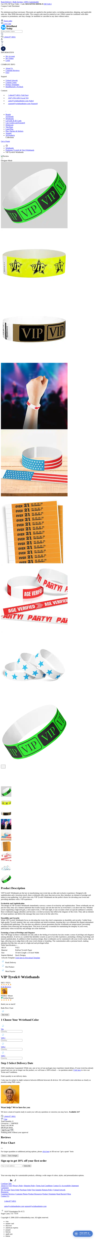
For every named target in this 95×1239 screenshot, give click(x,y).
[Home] (7, 146)
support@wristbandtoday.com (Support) (23, 104)
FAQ (7, 73)
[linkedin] (11, 1181)
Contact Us (57, 1186)
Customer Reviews (12, 70)
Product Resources (35, 1194)
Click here (77, 1070)
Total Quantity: (7, 1121)
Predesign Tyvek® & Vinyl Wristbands (20, 150)
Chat (5, 1119)
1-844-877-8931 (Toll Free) (18, 95)
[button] (47, 45)
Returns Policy (47, 1190)
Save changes (13, 1156)
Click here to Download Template (27, 958)
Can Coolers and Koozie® (15, 123)
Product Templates (12, 85)
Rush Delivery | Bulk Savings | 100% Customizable (20, 2)
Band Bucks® (61, 1194)
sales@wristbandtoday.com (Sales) (21, 101)
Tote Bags (9, 127)
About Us (9, 68)
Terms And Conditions (44, 1186)
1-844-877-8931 (10, 1116)
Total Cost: (7, 1125)
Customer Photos (21, 1194)
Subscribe (27, 1166)
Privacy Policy (18, 1186)
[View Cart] (2, 42)
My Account (10, 56)
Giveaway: (9, 1123)
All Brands (10, 117)
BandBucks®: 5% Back (14, 87)
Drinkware (9, 125)
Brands (8, 114)
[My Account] (2, 40)
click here (45, 1151)
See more (5, 1015)
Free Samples (37, 1190)
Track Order (15, 1190)
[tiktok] (13, 111)
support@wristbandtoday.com (35, 1206)
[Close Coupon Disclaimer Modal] (2, 8)
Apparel (8, 133)
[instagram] (8, 111)
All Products (10, 135)
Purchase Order (25, 1190)
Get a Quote (5, 141)
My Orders (10, 58)
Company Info (6, 1184)
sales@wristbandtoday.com (14, 1206)
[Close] (2, 1148)
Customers (5, 1188)
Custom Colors (11, 82)
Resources (4, 1192)
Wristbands (10, 119)
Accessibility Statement (70, 1186)
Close (4, 1156)
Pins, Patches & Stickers (14, 131)
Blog (69, 1194)
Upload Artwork (12, 80)
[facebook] (3, 111)
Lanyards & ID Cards (13, 121)
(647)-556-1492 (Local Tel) (18, 98)
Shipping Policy (30, 1186)
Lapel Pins (9, 129)
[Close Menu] (3, 50)
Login (8, 60)
